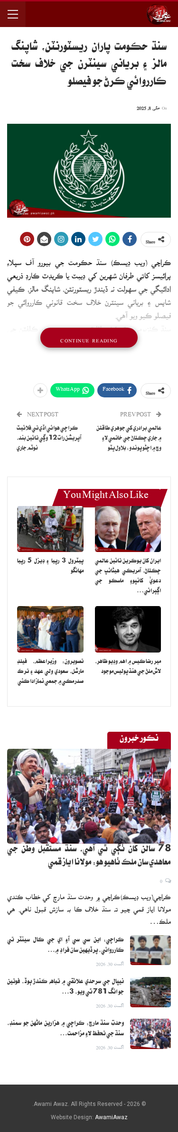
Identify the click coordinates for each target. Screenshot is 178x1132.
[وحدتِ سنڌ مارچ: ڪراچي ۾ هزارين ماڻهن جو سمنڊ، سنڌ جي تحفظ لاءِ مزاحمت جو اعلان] (150, 1034)
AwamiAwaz (111, 1117)
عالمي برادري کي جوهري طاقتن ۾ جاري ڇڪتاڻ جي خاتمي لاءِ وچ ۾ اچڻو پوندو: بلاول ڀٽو (128, 438)
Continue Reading (88, 338)
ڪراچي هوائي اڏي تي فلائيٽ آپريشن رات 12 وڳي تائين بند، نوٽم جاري (49, 438)
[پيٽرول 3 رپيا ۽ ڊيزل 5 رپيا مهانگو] (50, 529)
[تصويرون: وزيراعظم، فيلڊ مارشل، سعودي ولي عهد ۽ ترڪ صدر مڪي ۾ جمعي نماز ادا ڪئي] (50, 629)
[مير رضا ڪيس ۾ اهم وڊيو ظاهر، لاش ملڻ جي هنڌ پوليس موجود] (128, 629)
